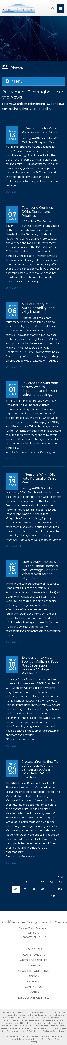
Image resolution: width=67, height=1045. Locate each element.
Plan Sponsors (33, 954)
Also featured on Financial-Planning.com (32, 452)
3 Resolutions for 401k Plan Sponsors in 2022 (39, 130)
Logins (33, 992)
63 (42, 889)
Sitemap (34, 1042)
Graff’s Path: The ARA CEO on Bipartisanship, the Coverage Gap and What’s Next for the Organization (40, 570)
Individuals (34, 949)
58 (51, 882)
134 (60, 889)
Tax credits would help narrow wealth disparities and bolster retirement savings (40, 389)
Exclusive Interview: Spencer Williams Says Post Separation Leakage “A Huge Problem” (40, 665)
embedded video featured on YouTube (34, 360)
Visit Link (12, 191)
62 (33, 889)
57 (42, 882)
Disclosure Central (33, 997)
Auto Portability (33, 960)
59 (60, 882)
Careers (33, 981)
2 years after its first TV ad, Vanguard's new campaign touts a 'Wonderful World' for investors (40, 769)
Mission (33, 976)
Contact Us (33, 987)
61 (25, 889)
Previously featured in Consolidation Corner (33, 539)
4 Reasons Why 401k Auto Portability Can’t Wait (39, 478)
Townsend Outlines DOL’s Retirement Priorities (37, 212)
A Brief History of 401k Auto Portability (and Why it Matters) (39, 308)
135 (53, 896)
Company (33, 965)
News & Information (33, 970)
